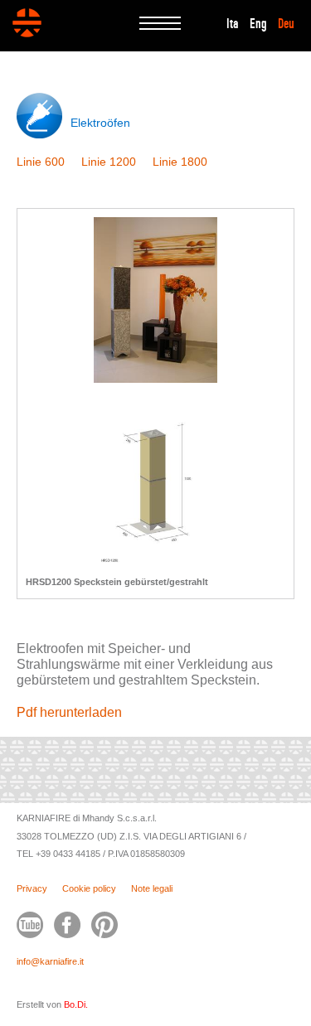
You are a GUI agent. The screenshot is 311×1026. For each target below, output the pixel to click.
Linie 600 (41, 161)
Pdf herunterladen (69, 712)
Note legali (152, 888)
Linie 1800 (180, 161)
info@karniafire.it (50, 961)
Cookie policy (89, 888)
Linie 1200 (108, 161)
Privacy (32, 888)
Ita (232, 24)
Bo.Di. (76, 1004)
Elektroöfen (100, 122)
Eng (258, 24)
